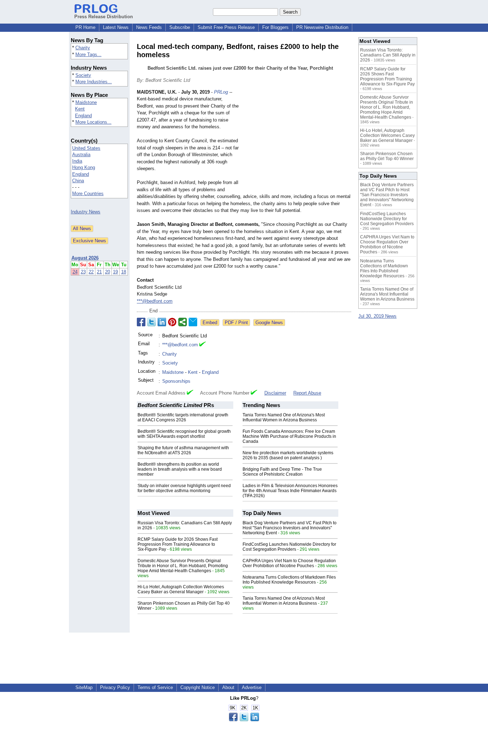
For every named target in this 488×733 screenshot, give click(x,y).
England (83, 115)
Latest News (116, 27)
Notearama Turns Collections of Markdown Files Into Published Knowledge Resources (289, 580)
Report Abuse (307, 393)
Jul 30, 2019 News (377, 316)
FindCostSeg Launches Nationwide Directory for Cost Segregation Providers (289, 547)
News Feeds (149, 27)
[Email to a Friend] (193, 322)
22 (91, 271)
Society (83, 75)
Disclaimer (275, 393)
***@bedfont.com (155, 301)
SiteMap (84, 687)
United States (86, 148)
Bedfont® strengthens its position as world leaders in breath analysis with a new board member (180, 469)
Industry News (85, 211)
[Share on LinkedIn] (162, 322)
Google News (269, 322)
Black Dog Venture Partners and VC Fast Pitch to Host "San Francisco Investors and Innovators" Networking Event (290, 527)
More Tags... (88, 54)
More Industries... (93, 81)
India (77, 161)
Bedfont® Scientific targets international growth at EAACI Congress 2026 (183, 417)
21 (99, 271)
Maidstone (86, 102)
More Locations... (93, 122)
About (228, 687)
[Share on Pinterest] (172, 322)
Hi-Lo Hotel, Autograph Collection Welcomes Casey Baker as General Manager (181, 589)
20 (107, 271)
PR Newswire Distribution (322, 27)
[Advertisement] (297, 141)
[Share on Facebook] (141, 322)
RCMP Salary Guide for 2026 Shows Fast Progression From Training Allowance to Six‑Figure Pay (178, 544)
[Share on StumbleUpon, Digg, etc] (182, 322)
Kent (80, 109)
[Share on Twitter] (151, 322)
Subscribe (179, 27)
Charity (82, 47)
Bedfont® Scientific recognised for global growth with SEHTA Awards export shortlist (184, 434)
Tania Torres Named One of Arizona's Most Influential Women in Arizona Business (284, 417)
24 (75, 271)
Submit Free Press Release (226, 27)
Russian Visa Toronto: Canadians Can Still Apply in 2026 (387, 55)
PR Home (85, 27)
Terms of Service (155, 687)
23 (83, 271)
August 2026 (85, 258)
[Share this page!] (244, 719)
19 (115, 271)
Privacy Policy (115, 687)
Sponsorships (176, 381)
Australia (81, 154)
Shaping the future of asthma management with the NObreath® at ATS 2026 (183, 450)
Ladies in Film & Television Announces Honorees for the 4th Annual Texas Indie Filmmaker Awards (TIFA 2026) (290, 490)
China (78, 180)
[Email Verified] (202, 344)
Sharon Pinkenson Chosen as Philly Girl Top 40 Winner (387, 156)
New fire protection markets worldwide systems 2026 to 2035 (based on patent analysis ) (288, 455)
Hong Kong (83, 167)
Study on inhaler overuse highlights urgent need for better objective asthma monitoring (184, 488)
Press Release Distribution (103, 16)
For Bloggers (275, 27)
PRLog (221, 92)
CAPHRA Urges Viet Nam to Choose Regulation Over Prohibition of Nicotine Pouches (289, 563)
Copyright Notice (197, 687)
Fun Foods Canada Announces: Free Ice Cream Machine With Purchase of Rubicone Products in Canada (289, 436)
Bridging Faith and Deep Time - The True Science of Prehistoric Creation (282, 472)
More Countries (88, 193)
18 (123, 271)
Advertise (252, 687)
